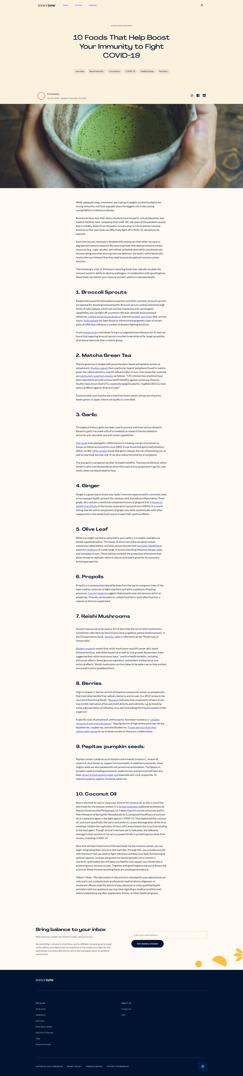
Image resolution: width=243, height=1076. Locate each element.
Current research (97, 593)
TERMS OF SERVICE (94, 1066)
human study (90, 332)
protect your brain (142, 316)
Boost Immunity (97, 71)
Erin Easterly (53, 94)
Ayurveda (80, 71)
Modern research (85, 648)
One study (81, 442)
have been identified (148, 545)
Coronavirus (114, 71)
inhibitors (91, 549)
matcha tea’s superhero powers (96, 375)
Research (113, 699)
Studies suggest (99, 368)
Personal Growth (43, 1044)
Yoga (38, 1038)
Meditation (41, 1015)
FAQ (123, 1015)
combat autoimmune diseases (104, 316)
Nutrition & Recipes (44, 1032)
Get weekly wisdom (147, 943)
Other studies (99, 450)
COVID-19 (130, 71)
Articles (78, 5)
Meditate (93, 5)
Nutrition (163, 71)
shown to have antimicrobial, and (100, 774)
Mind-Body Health (44, 1026)
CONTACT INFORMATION (118, 1066)
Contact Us (126, 1009)
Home (65, 5)
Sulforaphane (90, 320)
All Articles (41, 1009)
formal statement (128, 806)
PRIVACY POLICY (74, 1066)
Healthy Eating (147, 71)
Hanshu (108, 636)
